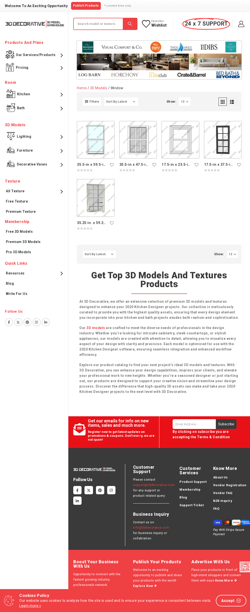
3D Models (98, 88)
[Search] (130, 23)
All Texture (15, 191)
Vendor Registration (230, 485)
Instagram (36, 322)
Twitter (18, 322)
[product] (95, 139)
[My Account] (241, 24)
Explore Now (143, 586)
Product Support (193, 482)
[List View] (232, 101)
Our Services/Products (36, 55)
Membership (189, 489)
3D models (95, 328)
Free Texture (17, 201)
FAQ (216, 508)
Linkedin (45, 322)
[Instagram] (111, 490)
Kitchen (23, 94)
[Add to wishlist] (112, 164)
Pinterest (27, 322)
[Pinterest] (100, 490)
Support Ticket (191, 505)
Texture (13, 181)
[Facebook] (77, 490)
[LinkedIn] (77, 500)
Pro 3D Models (18, 252)
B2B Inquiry (222, 501)
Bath (21, 108)
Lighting (24, 136)
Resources (15, 273)
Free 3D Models (19, 231)
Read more (106, 129)
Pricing (22, 67)
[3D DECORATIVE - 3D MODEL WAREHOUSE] (35, 23)
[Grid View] (223, 101)
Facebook (9, 322)
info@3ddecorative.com (151, 527)
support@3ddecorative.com (154, 485)
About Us (220, 477)
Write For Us (16, 294)
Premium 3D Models (23, 242)
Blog (10, 283)
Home (82, 88)
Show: (172, 101)
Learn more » (30, 606)
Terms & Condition (213, 437)
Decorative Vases (32, 164)
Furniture (25, 150)
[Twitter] (88, 490)
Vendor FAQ (222, 493)
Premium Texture (21, 212)
